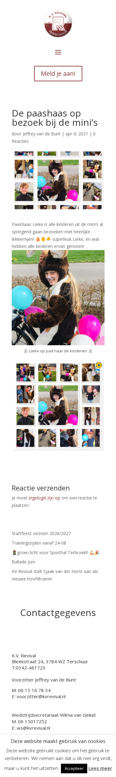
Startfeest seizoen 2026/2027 (41, 533)
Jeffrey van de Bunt (42, 134)
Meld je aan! (58, 73)
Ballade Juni (23, 562)
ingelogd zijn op (44, 498)
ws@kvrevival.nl (33, 728)
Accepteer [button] (74, 768)
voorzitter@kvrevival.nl (41, 696)
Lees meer (100, 768)
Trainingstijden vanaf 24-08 (39, 543)
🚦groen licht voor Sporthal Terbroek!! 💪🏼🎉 (56, 552)
